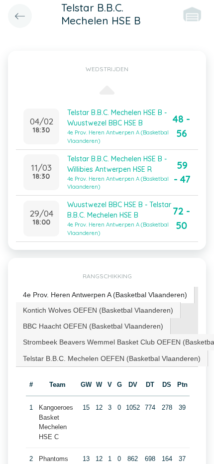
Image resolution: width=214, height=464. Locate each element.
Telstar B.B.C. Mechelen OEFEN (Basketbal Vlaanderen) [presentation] (112, 358)
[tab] (105, 295)
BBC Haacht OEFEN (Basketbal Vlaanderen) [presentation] (93, 326)
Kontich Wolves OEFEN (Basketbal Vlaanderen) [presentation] (98, 310)
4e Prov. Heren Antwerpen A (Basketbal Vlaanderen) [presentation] (105, 295)
